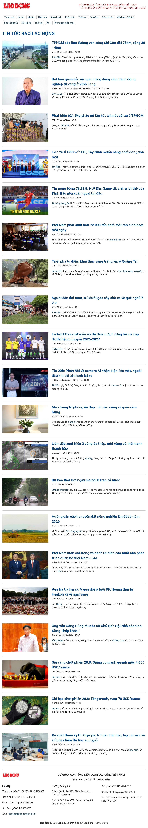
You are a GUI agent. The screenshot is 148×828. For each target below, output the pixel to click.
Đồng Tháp (57, 640)
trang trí (72, 422)
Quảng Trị (56, 271)
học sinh (134, 750)
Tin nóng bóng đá (60, 203)
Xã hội (21, 17)
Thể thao (42, 17)
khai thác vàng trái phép (130, 271)
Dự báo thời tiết (60, 489)
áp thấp (88, 458)
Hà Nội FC (57, 349)
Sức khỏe (26, 22)
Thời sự (82, 17)
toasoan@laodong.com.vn (22, 813)
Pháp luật (70, 17)
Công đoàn (107, 17)
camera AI (117, 385)
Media (31, 17)
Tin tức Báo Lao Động (28, 33)
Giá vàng (56, 677)
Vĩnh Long (57, 94)
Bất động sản (11, 22)
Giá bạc (55, 708)
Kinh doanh (56, 17)
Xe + (49, 22)
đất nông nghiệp (74, 531)
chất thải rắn (114, 239)
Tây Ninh (56, 166)
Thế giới (39, 22)
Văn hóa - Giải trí (125, 17)
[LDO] (25, 55)
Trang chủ (9, 17)
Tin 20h (55, 385)
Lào (60, 571)
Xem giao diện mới (64, 22)
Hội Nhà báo (118, 640)
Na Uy (59, 604)
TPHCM (56, 57)
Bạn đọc (94, 17)
